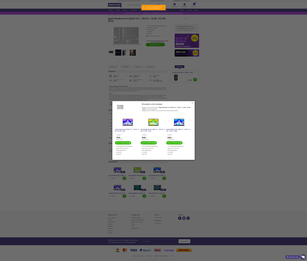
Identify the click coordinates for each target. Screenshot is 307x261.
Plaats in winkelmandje (122, 142)
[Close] (192, 103)
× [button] (164, 7)
